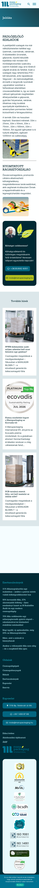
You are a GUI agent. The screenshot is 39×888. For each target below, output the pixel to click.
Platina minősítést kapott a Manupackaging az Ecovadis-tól (17, 420)
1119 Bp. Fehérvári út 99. (20, 705)
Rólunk (6, 675)
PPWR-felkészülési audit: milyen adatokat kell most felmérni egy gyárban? (17, 349)
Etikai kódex (8, 734)
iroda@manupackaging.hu (21, 278)
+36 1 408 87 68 (21, 714)
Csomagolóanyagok (12, 671)
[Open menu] (34, 4)
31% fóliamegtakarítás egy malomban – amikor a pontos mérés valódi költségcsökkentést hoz (19, 592)
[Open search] (28, 4)
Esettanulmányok (11, 679)
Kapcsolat (7, 683)
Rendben (20, 885)
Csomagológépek (11, 666)
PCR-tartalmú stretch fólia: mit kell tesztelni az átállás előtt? (17, 494)
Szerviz (6, 688)
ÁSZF (5, 742)
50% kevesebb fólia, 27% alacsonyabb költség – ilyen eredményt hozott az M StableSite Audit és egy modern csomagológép (18, 606)
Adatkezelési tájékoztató (14, 738)
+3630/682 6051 (19, 268)
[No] (36, 881)
